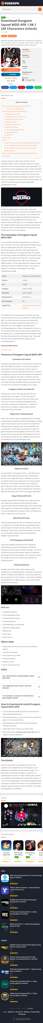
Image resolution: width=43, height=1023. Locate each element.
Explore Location (10, 122)
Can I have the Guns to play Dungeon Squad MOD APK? (22, 143)
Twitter (13, 87)
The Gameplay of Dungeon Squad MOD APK (16, 106)
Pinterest (21, 87)
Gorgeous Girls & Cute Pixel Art (14, 117)
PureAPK (30, 1008)
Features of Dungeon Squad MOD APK (14, 111)
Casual (19, 18)
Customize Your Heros (12, 114)
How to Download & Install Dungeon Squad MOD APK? (19, 153)
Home (8, 18)
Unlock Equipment (11, 132)
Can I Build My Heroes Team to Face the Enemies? (20, 145)
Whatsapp (38, 87)
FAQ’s (4, 140)
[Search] (40, 9)
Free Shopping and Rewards (14, 130)
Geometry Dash (6, 350)
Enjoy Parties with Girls (12, 124)
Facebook (5, 87)
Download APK (12, 70)
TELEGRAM (12, 74)
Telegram (30, 87)
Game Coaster (26, 51)
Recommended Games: (15, 109)
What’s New (6, 138)
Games (13, 18)
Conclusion (6, 156)
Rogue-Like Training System (13, 119)
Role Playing (12, 36)
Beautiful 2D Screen (11, 127)
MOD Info (8, 135)
